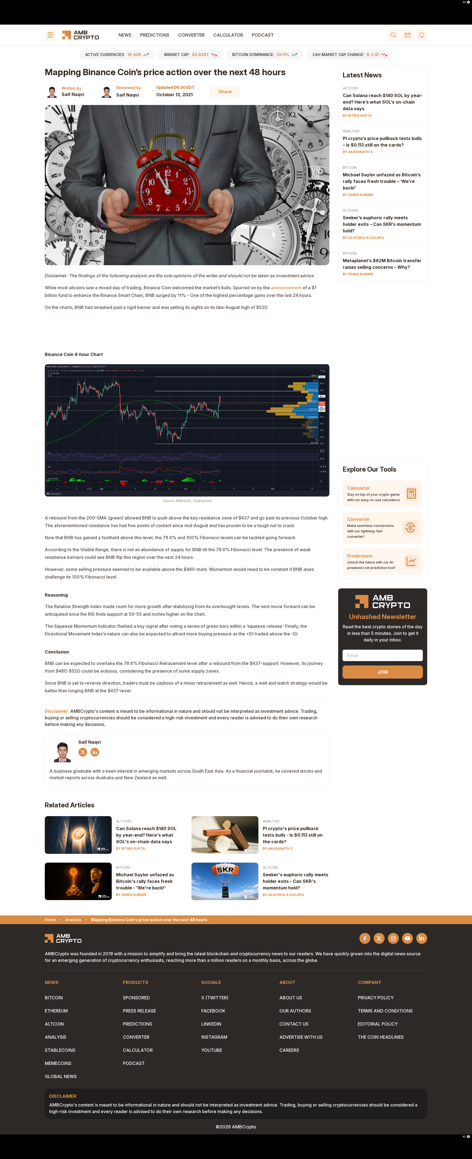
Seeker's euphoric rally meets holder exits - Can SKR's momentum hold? (295, 881)
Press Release (139, 1011)
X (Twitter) (214, 997)
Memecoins (58, 1063)
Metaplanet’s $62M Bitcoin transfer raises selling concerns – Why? (382, 264)
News (125, 35)
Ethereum (56, 1011)
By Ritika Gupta (130, 848)
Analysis (271, 821)
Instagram (214, 1037)
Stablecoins (60, 1050)
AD (464, 2)
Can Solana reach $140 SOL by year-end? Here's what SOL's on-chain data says (146, 835)
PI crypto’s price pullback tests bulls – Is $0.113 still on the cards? (382, 142)
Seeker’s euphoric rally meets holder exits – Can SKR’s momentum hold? (382, 224)
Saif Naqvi (73, 94)
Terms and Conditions (385, 1011)
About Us (290, 997)
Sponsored (136, 997)
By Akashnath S (278, 848)
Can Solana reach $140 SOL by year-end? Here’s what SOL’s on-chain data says (383, 102)
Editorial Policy (378, 1024)
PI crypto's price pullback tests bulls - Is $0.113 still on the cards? (293, 835)
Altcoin (123, 821)
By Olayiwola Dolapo (283, 895)
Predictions (154, 35)
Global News (61, 1076)
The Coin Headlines (381, 1037)
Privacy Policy (376, 997)
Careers (289, 1050)
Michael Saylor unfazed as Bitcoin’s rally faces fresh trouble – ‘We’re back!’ (382, 181)
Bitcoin (123, 867)
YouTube (211, 1050)
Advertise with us (301, 1037)
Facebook (213, 1011)
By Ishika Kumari (131, 895)
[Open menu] (50, 35)
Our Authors (295, 1011)
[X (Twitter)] (82, 752)
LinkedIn (211, 1024)
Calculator (228, 35)
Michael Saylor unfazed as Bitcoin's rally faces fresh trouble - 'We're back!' (145, 881)
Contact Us (293, 1024)
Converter (191, 35)
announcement (286, 287)
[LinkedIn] (94, 752)
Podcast (263, 35)
